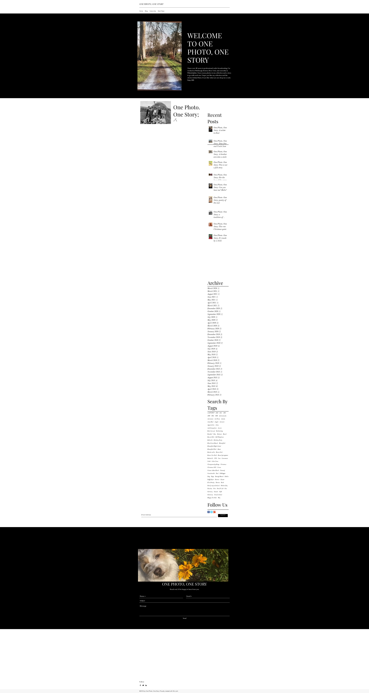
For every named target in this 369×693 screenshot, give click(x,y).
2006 (216, 416)
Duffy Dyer (210, 479)
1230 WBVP (210, 413)
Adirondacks (222, 416)
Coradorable (211, 473)
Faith (222, 482)
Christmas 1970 (211, 467)
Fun (226, 488)
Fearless (209, 488)
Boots (219, 449)
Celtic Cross (215, 461)
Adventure (210, 419)
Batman (219, 434)
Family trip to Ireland (213, 485)
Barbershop (219, 431)
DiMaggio (222, 473)
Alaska (223, 419)
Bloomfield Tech (211, 449)
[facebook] (140, 685)
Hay (219, 497)
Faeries (218, 482)
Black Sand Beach (212, 443)
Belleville (210, 440)
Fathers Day (224, 485)
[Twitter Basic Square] (211, 512)
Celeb (209, 461)
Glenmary (210, 495)
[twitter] (143, 685)
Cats (219, 458)
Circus (219, 467)
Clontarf (222, 470)
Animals (222, 422)
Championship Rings (213, 464)
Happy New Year (212, 497)
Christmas (223, 464)
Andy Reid (210, 422)
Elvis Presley (211, 482)
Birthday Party (218, 440)
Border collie (211, 452)
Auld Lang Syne (212, 428)
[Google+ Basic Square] (214, 512)
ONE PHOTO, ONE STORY (151, 4)
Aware (220, 428)
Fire (214, 488)
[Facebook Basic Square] (208, 512)
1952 (220, 413)
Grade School (218, 495)
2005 (212, 416)
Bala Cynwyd (211, 431)
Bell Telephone (220, 437)
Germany (210, 491)
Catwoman (225, 458)
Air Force (217, 419)
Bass (215, 434)
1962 (224, 413)
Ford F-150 (220, 488)
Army (217, 425)
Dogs (212, 476)
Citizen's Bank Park (213, 470)
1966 (208, 416)
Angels (216, 422)
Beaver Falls (210, 437)
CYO (215, 458)
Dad (217, 473)
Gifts (220, 491)
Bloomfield (222, 443)
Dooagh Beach (219, 476)
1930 (217, 413)
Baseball (209, 434)
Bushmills (210, 458)
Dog (208, 476)
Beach (225, 434)
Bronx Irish (219, 452)
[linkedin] (146, 685)
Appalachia (210, 425)
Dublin (227, 476)
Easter (222, 479)
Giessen (216, 491)
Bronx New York (212, 455)
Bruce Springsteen (223, 455)
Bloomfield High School (214, 446)
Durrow (217, 479)
